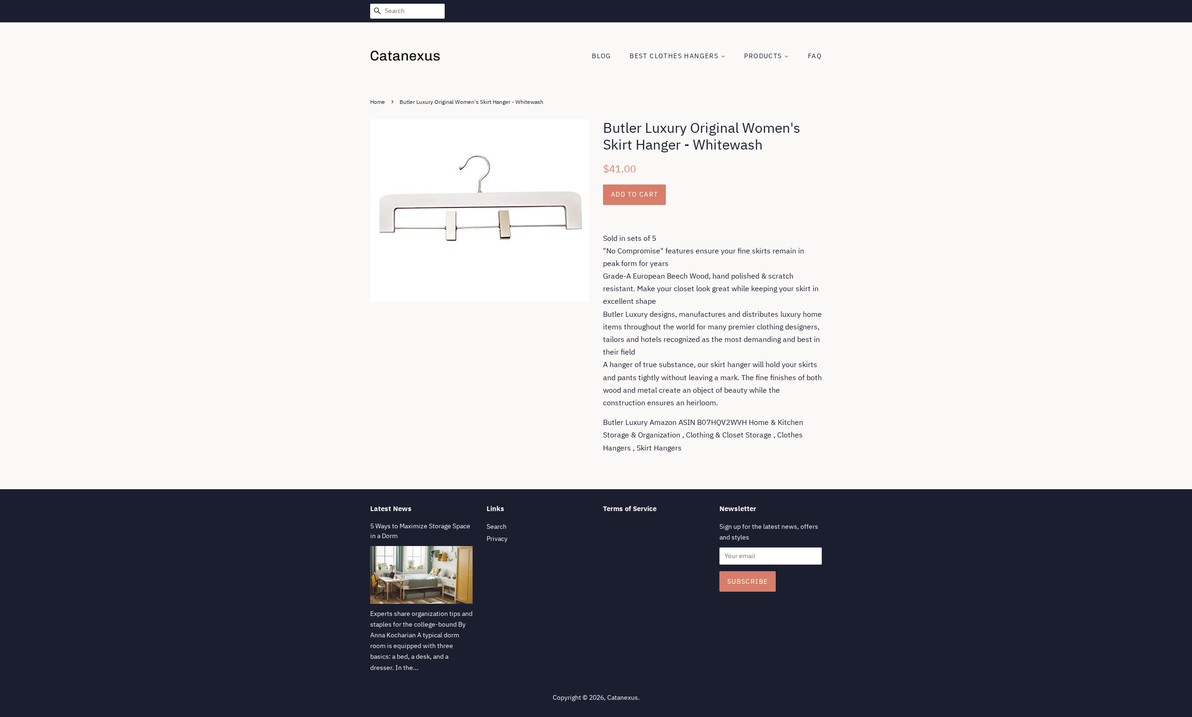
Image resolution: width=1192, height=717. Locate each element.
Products (764, 56)
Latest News (391, 508)
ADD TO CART (634, 194)
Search (497, 526)
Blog (601, 56)
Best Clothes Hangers (675, 56)
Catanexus (622, 697)
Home (377, 101)
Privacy (497, 538)
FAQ (815, 56)
